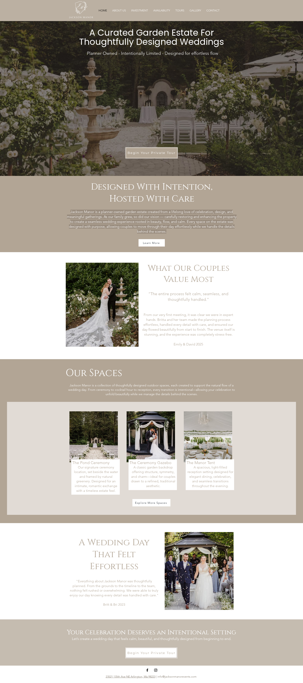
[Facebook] (147, 670)
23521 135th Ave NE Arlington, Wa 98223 (130, 676)
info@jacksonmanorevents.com (177, 676)
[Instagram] (156, 670)
